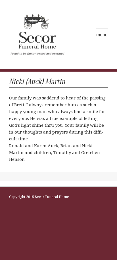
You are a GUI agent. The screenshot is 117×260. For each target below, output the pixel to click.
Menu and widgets (102, 34)
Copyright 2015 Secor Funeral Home (39, 196)
